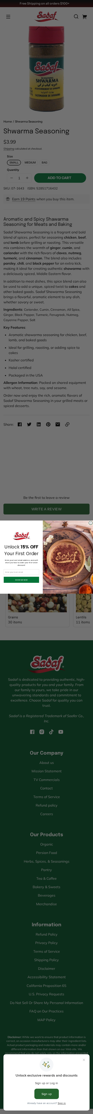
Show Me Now (21, 580)
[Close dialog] (90, 522)
